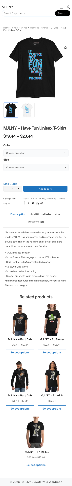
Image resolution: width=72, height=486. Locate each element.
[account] (68, 7)
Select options (19, 352)
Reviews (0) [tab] (36, 222)
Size (6, 159)
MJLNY (8, 7)
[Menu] (61, 7)
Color (7, 145)
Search (62, 13)
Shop (15, 27)
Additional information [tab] (46, 214)
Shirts (23, 27)
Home (6, 27)
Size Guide (10, 183)
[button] (66, 48)
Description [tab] (18, 214)
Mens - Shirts (30, 198)
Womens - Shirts (39, 27)
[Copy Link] (41, 204)
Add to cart (45, 189)
